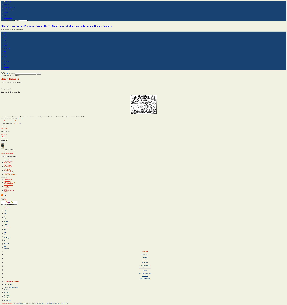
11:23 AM (16, 123)
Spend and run (7, 181)
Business (6, 43)
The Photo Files (7, 170)
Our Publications (40, 303)
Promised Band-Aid (8, 185)
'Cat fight (6, 186)
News (5, 34)
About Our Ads (48, 303)
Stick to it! (6, 191)
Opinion (5, 45)
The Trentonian (7, 300)
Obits (5, 40)
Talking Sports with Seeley (10, 174)
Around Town (7, 167)
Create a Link (4, 134)
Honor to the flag (8, 179)
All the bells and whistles (9, 182)
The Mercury (7, 292)
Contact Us (6, 4)
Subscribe (6, 12)
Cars (5, 64)
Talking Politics (7, 162)
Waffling (6, 189)
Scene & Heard (7, 159)
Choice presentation (8, 183)
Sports (5, 37)
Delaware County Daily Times (11, 287)
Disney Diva (7, 169)
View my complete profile (7, 153)
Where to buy (145, 262)
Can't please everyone (9, 190)
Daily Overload (7, 165)
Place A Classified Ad (9, 10)
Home (5, 32)
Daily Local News (8, 284)
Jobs (5, 59)
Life (5, 51)
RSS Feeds (147, 278)
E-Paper (5, 15)
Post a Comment (4, 128)
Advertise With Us (8, 18)
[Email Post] (20, 123)
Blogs (5, 53)
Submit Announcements (9, 7)
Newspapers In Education (145, 273)
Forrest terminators (8, 121)
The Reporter (7, 295)
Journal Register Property (20, 303)
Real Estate (6, 61)
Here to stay (6, 187)
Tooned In (14, 78)
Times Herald (7, 298)
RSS (9, 1)
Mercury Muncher (8, 166)
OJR (15, 121)
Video (5, 56)
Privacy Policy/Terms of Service (60, 303)
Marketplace (6, 69)
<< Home (3, 137)
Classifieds (6, 67)
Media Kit (145, 257)
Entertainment (7, 48)
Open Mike (6, 173)
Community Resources (9, 161)
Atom (5, 199)
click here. (19, 118)
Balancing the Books (8, 171)
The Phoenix (7, 289)
